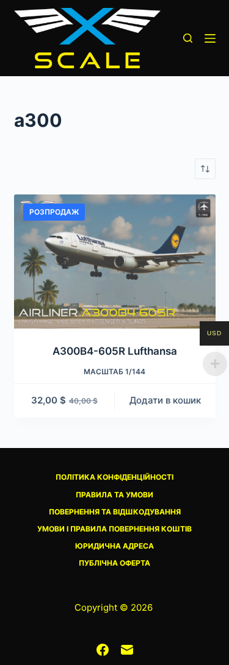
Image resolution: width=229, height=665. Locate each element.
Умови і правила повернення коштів (114, 528)
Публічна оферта (114, 562)
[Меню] (210, 38)
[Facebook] (102, 650)
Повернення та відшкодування (115, 511)
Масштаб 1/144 (114, 371)
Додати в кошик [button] (165, 400)
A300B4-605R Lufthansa (115, 351)
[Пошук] (187, 38)
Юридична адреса (114, 545)
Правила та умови (114, 494)
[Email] (127, 650)
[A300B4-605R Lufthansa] (115, 261)
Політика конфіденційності (114, 477)
